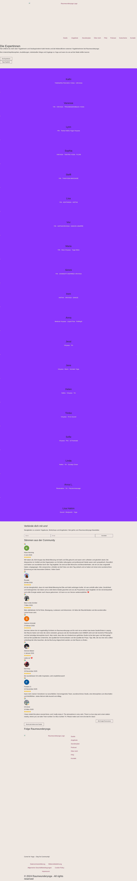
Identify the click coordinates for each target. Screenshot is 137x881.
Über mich (97, 38)
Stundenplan (86, 38)
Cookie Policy (59, 868)
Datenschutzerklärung (37, 864)
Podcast (113, 38)
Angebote (74, 38)
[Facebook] (71, 864)
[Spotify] (80, 864)
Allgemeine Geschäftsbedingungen (40, 868)
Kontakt (132, 38)
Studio (65, 38)
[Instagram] (76, 864)
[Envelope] (84, 864)
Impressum (46, 871)
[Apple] (89, 864)
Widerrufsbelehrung (55, 864)
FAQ (105, 38)
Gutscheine (123, 38)
